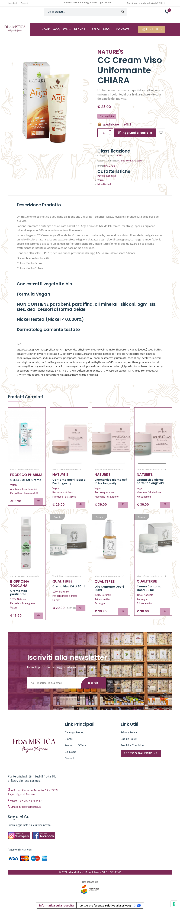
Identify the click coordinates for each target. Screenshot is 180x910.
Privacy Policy (129, 732)
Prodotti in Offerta (75, 745)
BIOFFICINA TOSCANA (19, 583)
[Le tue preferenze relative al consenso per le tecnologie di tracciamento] (174, 904)
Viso (119, 156)
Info (106, 29)
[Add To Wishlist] (161, 132)
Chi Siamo (70, 752)
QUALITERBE (62, 581)
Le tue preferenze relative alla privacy (105, 905)
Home (45, 29)
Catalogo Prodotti (75, 732)
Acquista (60, 29)
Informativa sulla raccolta (56, 905)
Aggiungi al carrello (137, 133)
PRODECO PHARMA (26, 474)
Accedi (24, 3)
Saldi (95, 29)
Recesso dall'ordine (141, 753)
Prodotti (152, 29)
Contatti (123, 29)
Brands (80, 29)
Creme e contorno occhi (130, 161)
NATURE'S (109, 166)
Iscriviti (93, 683)
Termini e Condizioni (132, 745)
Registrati (12, 3)
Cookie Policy (129, 739)
